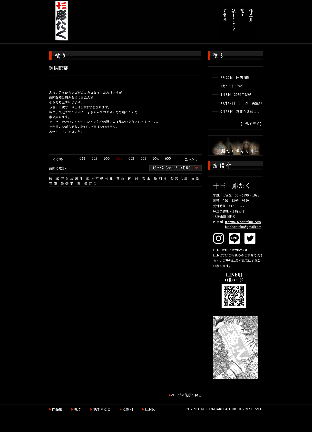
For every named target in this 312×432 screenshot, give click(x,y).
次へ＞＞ (192, 159)
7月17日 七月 (231, 86)
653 (143, 158)
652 (131, 158)
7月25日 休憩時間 (235, 77)
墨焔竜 (68, 183)
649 (95, 158)
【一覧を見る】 (251, 124)
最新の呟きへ (58, 168)
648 (82, 158)
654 (156, 158)
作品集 (57, 409)
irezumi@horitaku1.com (243, 222)
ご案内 (128, 409)
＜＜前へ (58, 159)
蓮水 (121, 178)
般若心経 (179, 178)
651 (119, 158)
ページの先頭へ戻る (186, 395)
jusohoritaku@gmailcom (243, 226)
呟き (77, 409)
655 (168, 158)
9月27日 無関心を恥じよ (240, 111)
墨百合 (91, 183)
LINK (150, 409)
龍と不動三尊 (100, 178)
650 (107, 158)
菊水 (147, 178)
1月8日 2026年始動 (236, 94)
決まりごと (101, 409)
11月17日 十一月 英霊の (241, 103)
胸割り (161, 178)
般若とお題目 (70, 178)
